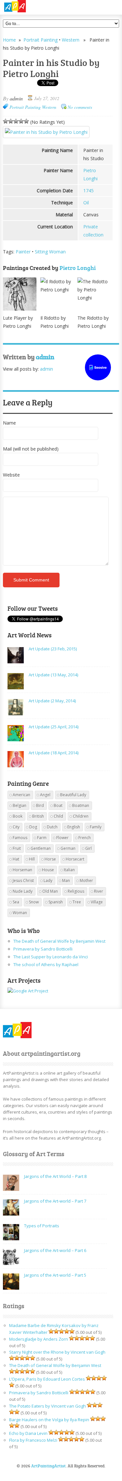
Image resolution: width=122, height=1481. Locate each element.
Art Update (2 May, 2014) (52, 701)
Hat (16, 859)
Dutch (52, 827)
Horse (50, 859)
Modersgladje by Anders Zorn (38, 1339)
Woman (20, 912)
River (98, 891)
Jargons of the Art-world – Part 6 (55, 1250)
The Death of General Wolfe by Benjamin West (59, 941)
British (38, 816)
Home (9, 40)
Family (96, 827)
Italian (69, 870)
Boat (58, 805)
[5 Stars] (26, 121)
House (48, 870)
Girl (88, 848)
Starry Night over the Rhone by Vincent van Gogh (57, 1352)
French (84, 837)
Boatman (80, 805)
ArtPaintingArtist (28, 6)
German (68, 848)
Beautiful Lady (73, 795)
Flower (62, 837)
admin (16, 98)
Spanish (55, 902)
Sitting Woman (50, 252)
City (16, 827)
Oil (86, 202)
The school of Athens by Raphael (45, 964)
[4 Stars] (21, 121)
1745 (88, 190)
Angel (45, 795)
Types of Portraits (41, 1226)
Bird (40, 805)
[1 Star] (5, 121)
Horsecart (75, 859)
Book (17, 816)
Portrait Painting (40, 40)
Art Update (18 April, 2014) (53, 753)
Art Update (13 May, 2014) (53, 675)
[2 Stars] (10, 121)
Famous (20, 837)
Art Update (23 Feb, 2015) (53, 649)
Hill (32, 859)
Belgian (19, 805)
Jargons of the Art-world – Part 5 (55, 1275)
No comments (80, 107)
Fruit (17, 848)
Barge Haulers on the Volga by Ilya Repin (49, 1420)
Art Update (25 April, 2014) (53, 727)
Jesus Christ (23, 880)
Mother (86, 880)
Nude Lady (23, 891)
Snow (34, 902)
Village (97, 902)
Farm (42, 837)
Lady (48, 880)
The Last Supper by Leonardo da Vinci (50, 957)
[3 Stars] (16, 121)
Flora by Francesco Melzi (33, 1440)
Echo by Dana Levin (28, 1433)
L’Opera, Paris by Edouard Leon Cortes (47, 1379)
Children (80, 816)
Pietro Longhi (78, 268)
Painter (23, 252)
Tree (77, 902)
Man (66, 880)
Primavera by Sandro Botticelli (43, 949)
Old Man (50, 891)
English (73, 827)
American (21, 795)
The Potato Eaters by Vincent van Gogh (47, 1406)
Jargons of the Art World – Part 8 (55, 1176)
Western (70, 40)
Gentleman (41, 848)
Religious (76, 891)
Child (58, 816)
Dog (33, 827)
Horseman (22, 870)
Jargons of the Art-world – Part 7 (55, 1201)
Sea (16, 902)
